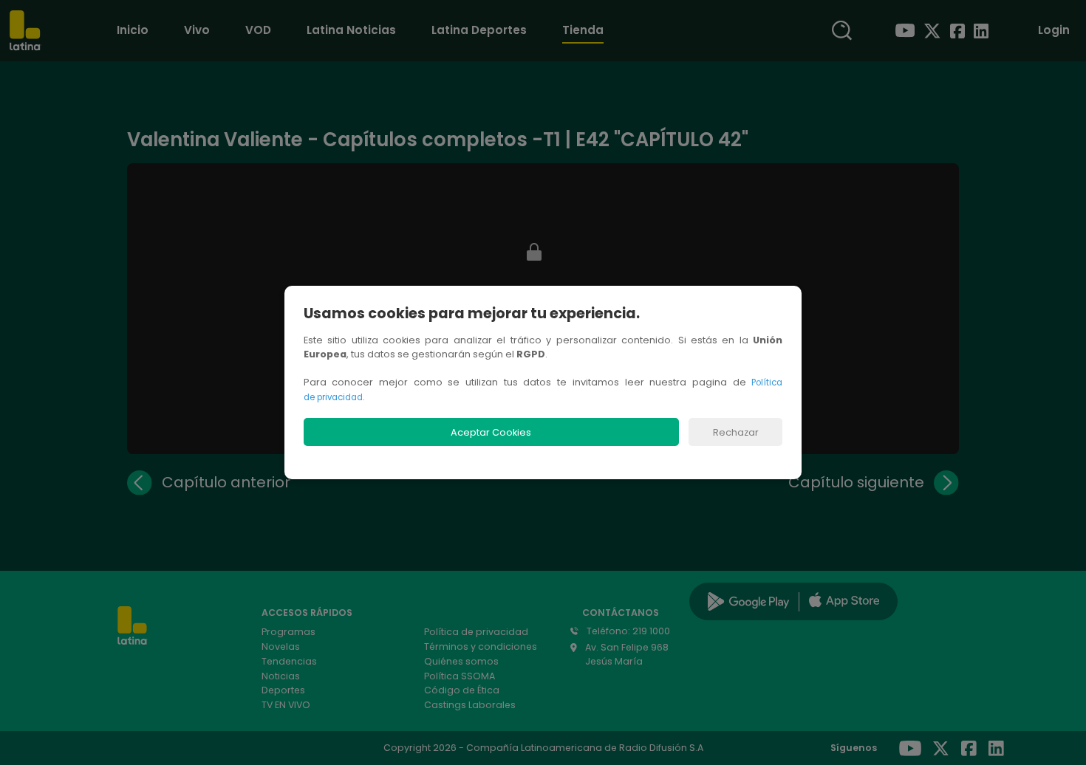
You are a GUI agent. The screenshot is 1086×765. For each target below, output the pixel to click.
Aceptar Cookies (491, 432)
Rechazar (736, 432)
